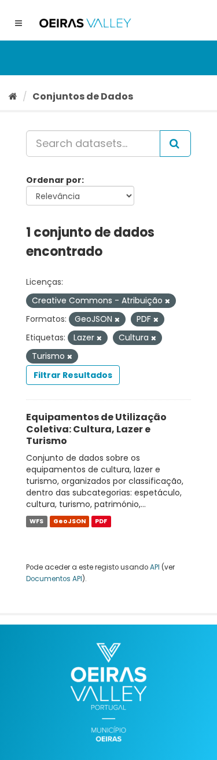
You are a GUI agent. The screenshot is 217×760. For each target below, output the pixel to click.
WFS (36, 521)
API (155, 567)
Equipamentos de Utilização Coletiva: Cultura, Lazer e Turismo (96, 429)
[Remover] (167, 301)
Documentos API (54, 578)
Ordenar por (54, 180)
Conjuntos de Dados (82, 96)
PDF (101, 521)
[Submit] (175, 143)
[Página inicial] (13, 96)
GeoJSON (69, 521)
